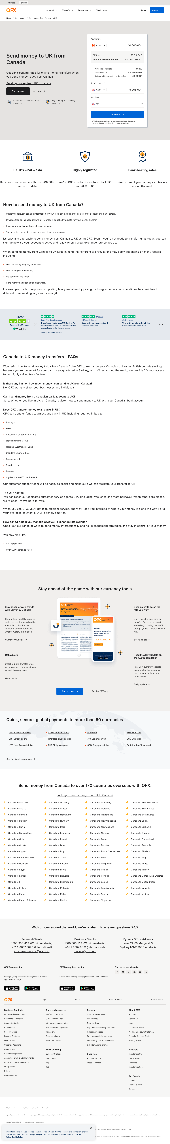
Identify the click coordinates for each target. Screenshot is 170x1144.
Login (43, 1000)
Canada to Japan (57, 857)
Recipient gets (98, 83)
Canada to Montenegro (101, 802)
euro (92, 732)
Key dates (133, 1063)
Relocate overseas (95, 1032)
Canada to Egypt (16, 869)
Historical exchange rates (57, 1027)
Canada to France (17, 894)
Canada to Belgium (17, 820)
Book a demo (157, 1000)
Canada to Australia (18, 802)
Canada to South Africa (142, 808)
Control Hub (9, 1049)
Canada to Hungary (59, 820)
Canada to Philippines (101, 863)
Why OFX (66, 10)
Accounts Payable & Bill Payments (19, 1058)
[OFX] (11, 10)
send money (85, 400)
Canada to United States (143, 882)
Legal (131, 1023)
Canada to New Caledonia (103, 820)
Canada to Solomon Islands (144, 802)
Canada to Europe (17, 875)
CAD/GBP (50, 521)
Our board (133, 1080)
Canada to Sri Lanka (141, 827)
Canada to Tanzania (141, 845)
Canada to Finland (17, 888)
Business (11, 3)
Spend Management (13, 1054)
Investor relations (136, 1067)
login (108, 123)
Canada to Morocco (100, 808)
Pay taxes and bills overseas (99, 1036)
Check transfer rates (96, 1014)
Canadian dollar (58, 732)
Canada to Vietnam (140, 894)
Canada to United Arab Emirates (147, 875)
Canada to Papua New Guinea (105, 851)
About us (132, 1014)
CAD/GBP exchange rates (19, 549)
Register (155, 10)
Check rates (101, 10)
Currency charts (53, 1036)
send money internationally (61, 525)
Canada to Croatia (17, 845)
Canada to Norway (99, 833)
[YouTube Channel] (140, 972)
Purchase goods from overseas (100, 1040)
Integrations (9, 1067)
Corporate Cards (11, 1023)
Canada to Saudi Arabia (102, 888)
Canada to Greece (58, 808)
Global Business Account (15, 1014)
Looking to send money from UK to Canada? (85, 795)
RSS (47, 1067)
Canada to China (16, 839)
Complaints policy (136, 1027)
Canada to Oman (98, 839)
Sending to (95, 97)
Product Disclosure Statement (141, 1032)
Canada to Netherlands (101, 814)
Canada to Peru (98, 857)
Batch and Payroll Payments (16, 1062)
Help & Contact (115, 1000)
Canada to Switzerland (142, 839)
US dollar (134, 738)
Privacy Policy (135, 1040)
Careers (132, 1089)
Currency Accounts (12, 1045)
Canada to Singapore (100, 900)
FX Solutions (9, 1027)
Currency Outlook (53, 1054)
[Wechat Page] (134, 972)
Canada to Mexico (58, 900)
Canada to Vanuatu (140, 888)
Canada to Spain (139, 820)
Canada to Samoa (99, 882)
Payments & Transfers (13, 1019)
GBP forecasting (14, 543)
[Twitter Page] (128, 972)
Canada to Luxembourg (61, 882)
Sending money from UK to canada (28, 83)
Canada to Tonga (139, 863)
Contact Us (133, 1019)
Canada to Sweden (140, 833)
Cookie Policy (17, 1137)
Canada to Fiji (15, 882)
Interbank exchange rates (57, 1023)
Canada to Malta (57, 894)
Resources (83, 10)
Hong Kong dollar (59, 738)
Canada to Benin (16, 827)
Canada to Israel (57, 845)
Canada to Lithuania (59, 875)
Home (8, 18)
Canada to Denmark (18, 863)
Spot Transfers (10, 1032)
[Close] (91, 1128)
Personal (23, 3)
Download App (10, 1075)
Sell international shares (97, 1045)
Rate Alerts (50, 1032)
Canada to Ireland (58, 839)
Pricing (7, 1071)
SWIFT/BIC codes (53, 1040)
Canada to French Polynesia (22, 900)
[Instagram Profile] (146, 972)
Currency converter (54, 1019)
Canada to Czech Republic (21, 857)
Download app (93, 1023)
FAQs (77, 1000)
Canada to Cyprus (17, 851)
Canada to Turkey (140, 869)
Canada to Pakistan (99, 845)
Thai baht (134, 732)
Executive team (135, 1085)
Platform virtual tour (54, 1014)
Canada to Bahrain (17, 814)
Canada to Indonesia (59, 833)
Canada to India (57, 827)
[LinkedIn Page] (123, 972)
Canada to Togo (139, 857)
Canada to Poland (99, 869)
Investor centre (135, 1054)
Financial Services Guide (139, 1036)
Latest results (134, 1058)
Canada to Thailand (140, 851)
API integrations (94, 1058)
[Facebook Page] (117, 972)
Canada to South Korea (142, 814)
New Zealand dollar (21, 745)
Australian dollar (20, 732)
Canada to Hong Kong (60, 814)
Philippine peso (58, 745)
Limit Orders (9, 1040)
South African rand (139, 745)
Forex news (51, 1058)
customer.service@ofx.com (32, 951)
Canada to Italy (56, 851)
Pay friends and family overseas (101, 1027)
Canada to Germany (59, 802)
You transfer (96, 39)
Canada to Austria (17, 808)
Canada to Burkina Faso (20, 833)
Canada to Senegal (99, 894)
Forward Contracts (12, 1036)
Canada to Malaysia (59, 888)
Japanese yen (96, 738)
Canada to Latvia (57, 869)
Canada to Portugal (99, 875)
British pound (18, 738)
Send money (20, 18)
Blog (48, 1063)
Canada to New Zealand (102, 827)
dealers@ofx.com (85, 951)
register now (65, 400)
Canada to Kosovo (58, 863)
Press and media (94, 1063)
